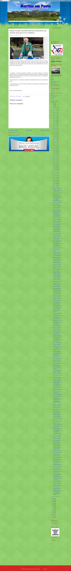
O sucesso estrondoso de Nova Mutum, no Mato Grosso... (57, 371)
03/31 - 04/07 (55, 169)
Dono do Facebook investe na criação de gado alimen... (57, 481)
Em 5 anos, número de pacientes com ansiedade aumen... (57, 224)
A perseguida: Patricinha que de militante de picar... (57, 426)
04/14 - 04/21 (55, 166)
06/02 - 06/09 (55, 155)
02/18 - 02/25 (55, 178)
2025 (53, 104)
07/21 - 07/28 (55, 143)
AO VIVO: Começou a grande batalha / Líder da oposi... (57, 366)
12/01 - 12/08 (55, 113)
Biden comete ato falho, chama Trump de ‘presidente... (57, 337)
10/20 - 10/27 (55, 123)
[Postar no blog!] (26, 96)
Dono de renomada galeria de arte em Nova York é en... (57, 438)
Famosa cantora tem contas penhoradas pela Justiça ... (57, 215)
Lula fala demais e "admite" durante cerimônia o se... (57, 229)
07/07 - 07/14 (55, 147)
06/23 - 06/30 (55, 150)
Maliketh (41, 568)
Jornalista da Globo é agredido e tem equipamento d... (57, 347)
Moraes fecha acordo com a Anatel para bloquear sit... (57, 217)
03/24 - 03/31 (55, 170)
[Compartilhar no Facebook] (28, 96)
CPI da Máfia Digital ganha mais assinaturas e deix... (57, 390)
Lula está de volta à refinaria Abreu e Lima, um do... (57, 227)
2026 (53, 103)
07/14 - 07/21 (55, 145)
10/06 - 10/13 (55, 126)
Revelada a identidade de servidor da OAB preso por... (57, 205)
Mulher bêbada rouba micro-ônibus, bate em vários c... (57, 361)
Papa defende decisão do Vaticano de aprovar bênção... (57, 476)
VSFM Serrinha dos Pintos (55, 81)
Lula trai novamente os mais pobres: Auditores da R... (57, 234)
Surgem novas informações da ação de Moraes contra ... (57, 298)
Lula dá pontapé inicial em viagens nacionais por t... (57, 325)
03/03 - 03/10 (55, 175)
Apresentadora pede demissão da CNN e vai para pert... (57, 429)
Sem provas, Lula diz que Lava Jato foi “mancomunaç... (57, 308)
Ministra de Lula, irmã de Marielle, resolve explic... (57, 445)
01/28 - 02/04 (55, 183)
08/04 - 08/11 (55, 140)
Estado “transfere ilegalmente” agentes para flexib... (57, 332)
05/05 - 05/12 (55, 161)
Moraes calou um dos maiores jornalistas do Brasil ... (57, 279)
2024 (53, 106)
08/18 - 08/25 (55, 137)
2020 (53, 503)
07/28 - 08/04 (55, 142)
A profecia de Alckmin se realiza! (56, 250)
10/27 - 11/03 (55, 121)
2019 (53, 504)
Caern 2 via (52, 90)
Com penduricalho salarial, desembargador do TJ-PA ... (57, 289)
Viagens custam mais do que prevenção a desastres (57, 455)
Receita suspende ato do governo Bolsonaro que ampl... (57, 354)
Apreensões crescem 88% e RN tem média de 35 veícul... (57, 405)
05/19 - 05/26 (55, 158)
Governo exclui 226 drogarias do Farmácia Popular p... (57, 469)
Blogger (48, 568)
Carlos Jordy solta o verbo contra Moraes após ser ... (57, 320)
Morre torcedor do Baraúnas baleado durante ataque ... (57, 262)
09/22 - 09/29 (55, 129)
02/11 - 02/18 (55, 180)
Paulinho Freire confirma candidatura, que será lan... (57, 272)
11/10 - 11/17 (55, 118)
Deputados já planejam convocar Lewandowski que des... (57, 491)
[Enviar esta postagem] (23, 96)
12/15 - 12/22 (55, 110)
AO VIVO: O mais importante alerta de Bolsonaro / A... (57, 436)
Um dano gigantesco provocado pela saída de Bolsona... (57, 222)
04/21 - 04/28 (55, 164)
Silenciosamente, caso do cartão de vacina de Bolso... (57, 239)
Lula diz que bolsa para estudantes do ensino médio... (57, 335)
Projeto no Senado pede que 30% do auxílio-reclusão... (57, 344)
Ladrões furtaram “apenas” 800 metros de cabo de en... (57, 330)
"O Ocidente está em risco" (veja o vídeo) (57, 368)
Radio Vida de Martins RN (55, 84)
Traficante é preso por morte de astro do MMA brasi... (57, 453)
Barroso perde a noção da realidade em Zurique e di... (57, 231)
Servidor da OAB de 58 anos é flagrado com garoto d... (57, 253)
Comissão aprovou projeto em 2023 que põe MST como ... (57, 457)
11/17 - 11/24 (55, 117)
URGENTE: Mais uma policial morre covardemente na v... (57, 255)
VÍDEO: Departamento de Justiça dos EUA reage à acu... (57, 191)
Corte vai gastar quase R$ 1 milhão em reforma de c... (57, 301)
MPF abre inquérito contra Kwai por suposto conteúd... (57, 340)
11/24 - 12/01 (55, 115)
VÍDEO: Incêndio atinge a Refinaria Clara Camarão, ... (57, 196)
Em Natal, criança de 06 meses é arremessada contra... (57, 460)
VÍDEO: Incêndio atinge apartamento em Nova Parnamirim (56, 310)
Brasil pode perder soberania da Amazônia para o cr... (57, 399)
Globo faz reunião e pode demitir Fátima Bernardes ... (57, 316)
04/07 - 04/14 (55, 167)
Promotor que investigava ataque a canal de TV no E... (57, 387)
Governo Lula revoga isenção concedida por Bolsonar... (57, 296)
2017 (53, 507)
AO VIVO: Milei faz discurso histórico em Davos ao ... (57, 318)
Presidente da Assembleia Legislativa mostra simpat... (57, 464)
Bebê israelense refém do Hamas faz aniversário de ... (57, 323)
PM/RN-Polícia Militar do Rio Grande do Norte (56, 94)
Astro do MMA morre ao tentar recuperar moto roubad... (57, 433)
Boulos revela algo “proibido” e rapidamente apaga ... (57, 203)
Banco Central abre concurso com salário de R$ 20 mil (57, 291)
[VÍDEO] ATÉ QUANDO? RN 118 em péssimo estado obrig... (57, 394)
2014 (53, 512)
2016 (53, 509)
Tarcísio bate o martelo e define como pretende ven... (57, 431)
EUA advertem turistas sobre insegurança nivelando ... (57, 293)
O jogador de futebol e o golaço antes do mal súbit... (57, 243)
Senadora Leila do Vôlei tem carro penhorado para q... (57, 210)
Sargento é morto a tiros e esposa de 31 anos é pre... (57, 479)
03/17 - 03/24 (55, 172)
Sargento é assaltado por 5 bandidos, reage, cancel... (57, 443)
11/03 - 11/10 (55, 120)
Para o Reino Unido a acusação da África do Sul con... (57, 484)
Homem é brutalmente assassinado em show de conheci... (56, 493)
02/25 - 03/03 (55, 177)
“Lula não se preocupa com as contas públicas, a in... (57, 303)
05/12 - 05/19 (55, 159)
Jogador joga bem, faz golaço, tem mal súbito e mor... (57, 258)
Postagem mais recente (13, 130)
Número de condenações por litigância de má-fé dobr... (57, 219)
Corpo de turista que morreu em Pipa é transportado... (57, 270)
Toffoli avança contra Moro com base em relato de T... (57, 486)
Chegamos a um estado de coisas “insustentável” (57, 410)
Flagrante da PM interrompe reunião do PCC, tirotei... (57, 286)
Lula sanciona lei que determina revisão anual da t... (57, 422)
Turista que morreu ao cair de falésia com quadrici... (57, 328)
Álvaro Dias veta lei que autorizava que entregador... (57, 274)
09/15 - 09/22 (55, 131)
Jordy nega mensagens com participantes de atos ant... (57, 305)
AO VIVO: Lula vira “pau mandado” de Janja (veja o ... (57, 380)
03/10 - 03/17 (55, 174)
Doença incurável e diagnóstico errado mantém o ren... (57, 359)
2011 (53, 517)
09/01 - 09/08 (55, 134)
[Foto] (29, 48)
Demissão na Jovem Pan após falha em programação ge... (57, 417)
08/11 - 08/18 (55, 139)
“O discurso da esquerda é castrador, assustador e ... (57, 236)
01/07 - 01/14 (55, 496)
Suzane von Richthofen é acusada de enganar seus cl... (57, 349)
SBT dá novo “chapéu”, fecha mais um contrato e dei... (57, 414)
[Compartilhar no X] (27, 96)
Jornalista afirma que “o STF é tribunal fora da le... (57, 356)
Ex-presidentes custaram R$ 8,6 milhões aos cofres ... (57, 193)
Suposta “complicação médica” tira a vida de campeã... (57, 208)
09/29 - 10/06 (55, 128)
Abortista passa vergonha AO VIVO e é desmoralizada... (57, 378)
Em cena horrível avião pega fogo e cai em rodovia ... (57, 419)
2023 (53, 498)
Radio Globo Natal (53, 82)
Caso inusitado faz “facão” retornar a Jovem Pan (56, 488)
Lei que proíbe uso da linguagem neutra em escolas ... (57, 260)
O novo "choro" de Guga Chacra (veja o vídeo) (57, 375)
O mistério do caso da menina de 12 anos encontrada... (57, 363)
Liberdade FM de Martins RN (55, 85)
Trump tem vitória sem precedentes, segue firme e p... (57, 450)
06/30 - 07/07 (55, 148)
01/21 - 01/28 (55, 185)
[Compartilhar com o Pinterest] (29, 96)
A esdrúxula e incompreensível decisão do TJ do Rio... (57, 383)
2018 (53, 506)
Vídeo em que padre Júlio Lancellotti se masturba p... (57, 188)
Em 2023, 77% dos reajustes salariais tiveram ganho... (57, 277)
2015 (53, 511)
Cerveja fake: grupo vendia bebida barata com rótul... (57, 265)
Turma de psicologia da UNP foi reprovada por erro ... (57, 397)
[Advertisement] (57, 557)
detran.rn (52, 98)
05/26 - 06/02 (55, 156)
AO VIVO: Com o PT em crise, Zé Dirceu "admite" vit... (57, 373)
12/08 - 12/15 (55, 112)
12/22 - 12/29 (55, 109)
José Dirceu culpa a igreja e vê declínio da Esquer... (57, 246)
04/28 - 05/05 (55, 162)
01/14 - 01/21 (55, 186)
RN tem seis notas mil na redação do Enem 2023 (57, 462)
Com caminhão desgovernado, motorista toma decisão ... (57, 474)
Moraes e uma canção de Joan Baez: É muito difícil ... (57, 241)
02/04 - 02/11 (55, 181)
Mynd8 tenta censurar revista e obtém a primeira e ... (57, 212)
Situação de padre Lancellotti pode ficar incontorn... (57, 441)
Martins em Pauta (54, 522)
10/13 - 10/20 (55, 124)
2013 (53, 514)
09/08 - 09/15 (55, 132)
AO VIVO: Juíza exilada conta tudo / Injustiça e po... (57, 385)
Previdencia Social (53, 96)
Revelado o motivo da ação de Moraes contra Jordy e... (57, 313)
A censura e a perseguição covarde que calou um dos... (57, 352)
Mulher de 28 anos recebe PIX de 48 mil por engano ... (57, 248)
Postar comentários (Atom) (15, 132)
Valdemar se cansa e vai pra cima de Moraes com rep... (57, 281)
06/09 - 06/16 (55, 153)
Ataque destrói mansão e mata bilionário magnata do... (57, 448)
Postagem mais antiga (44, 130)
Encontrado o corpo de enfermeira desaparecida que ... (57, 424)
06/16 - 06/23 (55, 151)
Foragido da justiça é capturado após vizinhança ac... (57, 198)
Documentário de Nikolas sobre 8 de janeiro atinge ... (57, 472)
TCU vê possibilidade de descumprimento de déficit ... (57, 342)
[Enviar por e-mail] (25, 96)
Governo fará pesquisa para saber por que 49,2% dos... (57, 467)
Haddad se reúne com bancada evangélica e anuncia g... (57, 267)
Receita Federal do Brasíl (54, 95)
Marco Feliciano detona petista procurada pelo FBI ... (57, 284)
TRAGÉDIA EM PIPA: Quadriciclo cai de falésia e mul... (57, 402)
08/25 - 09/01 (55, 136)
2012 (53, 515)
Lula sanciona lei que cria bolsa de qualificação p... (57, 392)
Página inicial (29, 130)
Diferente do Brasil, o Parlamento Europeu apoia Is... (57, 200)
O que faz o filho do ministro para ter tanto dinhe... (57, 412)
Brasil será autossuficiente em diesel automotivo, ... (57, 407)
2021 (53, 501)
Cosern (52, 91)
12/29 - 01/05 (55, 107)
